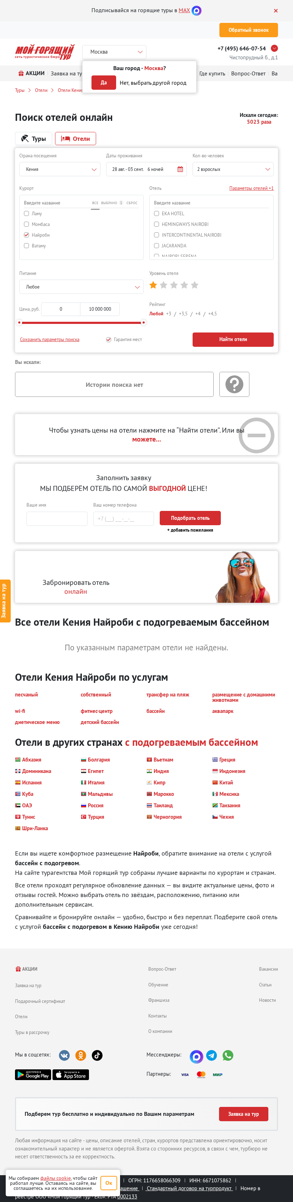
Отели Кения (71, 90)
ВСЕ (95, 203)
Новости (267, 1000)
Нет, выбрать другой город (153, 82)
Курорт (26, 188)
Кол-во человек (208, 155)
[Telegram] (211, 1055)
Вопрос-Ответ (162, 969)
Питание (27, 273)
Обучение (158, 984)
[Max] (197, 10)
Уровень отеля (163, 273)
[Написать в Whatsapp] (228, 1055)
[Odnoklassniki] (80, 1055)
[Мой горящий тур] (45, 52)
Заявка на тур (28, 985)
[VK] (64, 1055)
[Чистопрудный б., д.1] (276, 48)
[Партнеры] (204, 1074)
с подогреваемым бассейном (191, 742)
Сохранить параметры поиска (49, 339)
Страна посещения (37, 155)
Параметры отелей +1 (251, 188)
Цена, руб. (29, 309)
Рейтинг (157, 304)
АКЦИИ (29, 969)
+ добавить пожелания (190, 530)
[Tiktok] (97, 1055)
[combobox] (59, 169)
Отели (41, 90)
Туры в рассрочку (32, 1032)
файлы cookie (55, 1178)
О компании (160, 1031)
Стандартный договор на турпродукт (189, 1188)
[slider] (19, 322)
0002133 (127, 1196)
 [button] (153, 285)
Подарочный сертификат (40, 1001)
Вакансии (268, 969)
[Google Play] (33, 1074)
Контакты (157, 1016)
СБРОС (132, 203)
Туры (20, 90)
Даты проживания (124, 155)
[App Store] (71, 1074)
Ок (108, 1183)
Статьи (265, 984)
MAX (184, 10)
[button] (146, 169)
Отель (155, 188)
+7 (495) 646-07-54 (242, 48)
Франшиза (158, 1000)
